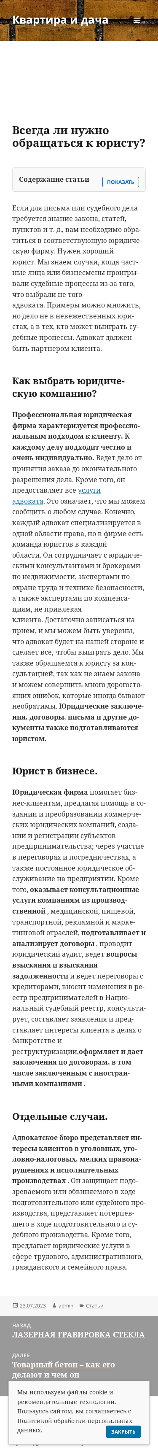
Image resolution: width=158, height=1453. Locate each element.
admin (66, 1305)
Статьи (95, 1305)
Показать (120, 182)
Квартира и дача (60, 19)
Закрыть (123, 1431)
